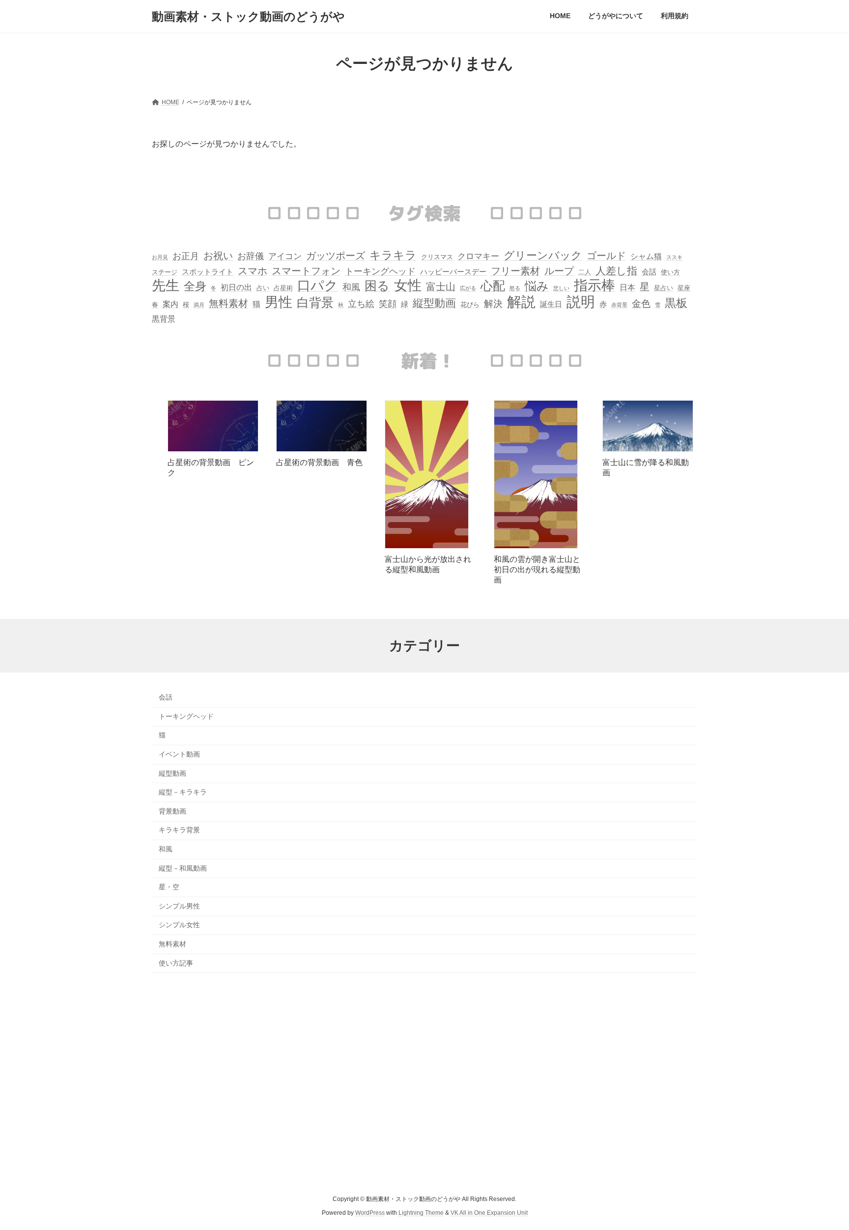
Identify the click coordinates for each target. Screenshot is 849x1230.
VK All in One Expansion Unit (489, 1212)
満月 (199, 305)
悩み (537, 286)
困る (377, 286)
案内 (170, 304)
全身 (195, 286)
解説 (521, 301)
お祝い (218, 255)
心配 (493, 286)
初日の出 (236, 287)
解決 (493, 303)
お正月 (185, 256)
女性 (408, 285)
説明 (580, 302)
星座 (684, 288)
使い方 (670, 272)
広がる (468, 288)
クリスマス (437, 257)
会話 (649, 272)
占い (262, 288)
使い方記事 (176, 963)
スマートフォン (306, 270)
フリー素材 (515, 270)
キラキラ (393, 255)
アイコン (285, 256)
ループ (559, 270)
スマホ (252, 270)
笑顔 (387, 304)
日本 (627, 287)
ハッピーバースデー (453, 272)
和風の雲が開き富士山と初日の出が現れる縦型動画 (537, 569)
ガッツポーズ (335, 255)
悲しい (561, 288)
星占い (663, 288)
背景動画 (172, 811)
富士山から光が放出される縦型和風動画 (428, 564)
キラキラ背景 (179, 830)
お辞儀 (250, 256)
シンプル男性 (179, 906)
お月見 (160, 257)
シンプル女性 (179, 925)
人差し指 (616, 270)
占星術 (283, 288)
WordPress (370, 1212)
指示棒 (594, 285)
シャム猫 (646, 256)
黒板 (676, 303)
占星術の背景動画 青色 (319, 462)
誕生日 (551, 304)
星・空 (169, 887)
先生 (165, 285)
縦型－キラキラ (183, 792)
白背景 (315, 302)
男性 (278, 302)
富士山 (440, 286)
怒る (514, 288)
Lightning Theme (421, 1212)
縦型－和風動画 (183, 868)
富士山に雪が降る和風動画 (645, 467)
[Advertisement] (424, 1084)
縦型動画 (434, 303)
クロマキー (478, 256)
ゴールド (606, 255)
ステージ (164, 272)
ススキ (674, 257)
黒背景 (163, 319)
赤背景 (619, 305)
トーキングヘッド (380, 271)
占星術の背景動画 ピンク (211, 467)
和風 (351, 287)
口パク (317, 286)
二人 (584, 272)
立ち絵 (361, 304)
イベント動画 (179, 754)
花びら (470, 304)
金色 (641, 303)
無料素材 (228, 303)
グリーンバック (543, 255)
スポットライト (207, 272)
